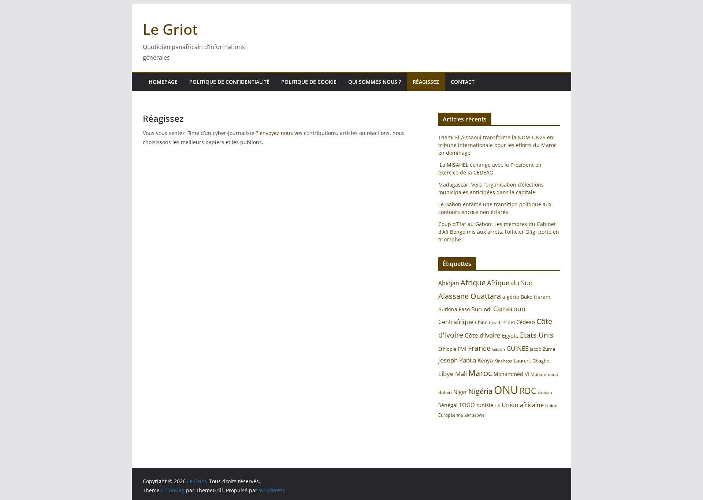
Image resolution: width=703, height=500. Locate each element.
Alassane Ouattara (469, 296)
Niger (460, 391)
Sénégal (448, 405)
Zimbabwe (474, 415)
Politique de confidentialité (229, 81)
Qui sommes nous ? (374, 81)
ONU (506, 390)
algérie (510, 296)
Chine (481, 322)
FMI (462, 348)
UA (497, 405)
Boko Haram (535, 296)
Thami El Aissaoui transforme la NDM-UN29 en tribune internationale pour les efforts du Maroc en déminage (497, 145)
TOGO (467, 405)
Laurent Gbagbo (532, 360)
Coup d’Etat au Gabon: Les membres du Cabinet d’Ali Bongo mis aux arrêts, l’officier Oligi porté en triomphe (498, 232)
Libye (446, 373)
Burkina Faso (454, 309)
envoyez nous (276, 132)
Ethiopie (447, 349)
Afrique (473, 282)
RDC (528, 390)
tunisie (484, 405)
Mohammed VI (511, 374)
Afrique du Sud (510, 282)
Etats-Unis (536, 335)
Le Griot (170, 29)
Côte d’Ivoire (483, 335)
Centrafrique (455, 322)
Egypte (510, 335)
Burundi (481, 309)
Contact (463, 81)
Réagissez (426, 81)
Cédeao (525, 322)
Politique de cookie (308, 81)
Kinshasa (503, 361)
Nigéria (480, 391)
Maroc (480, 373)
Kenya (485, 360)
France (479, 348)
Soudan (545, 392)
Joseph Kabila (457, 360)
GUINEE (517, 348)
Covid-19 (498, 322)
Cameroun (509, 308)
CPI (511, 322)
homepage (163, 81)
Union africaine (523, 405)
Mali (461, 373)
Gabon (498, 349)
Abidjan (448, 283)
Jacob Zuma (542, 349)
